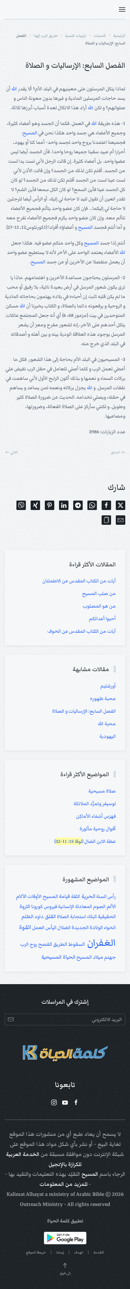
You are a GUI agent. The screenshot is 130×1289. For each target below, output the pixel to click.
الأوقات (34, 896)
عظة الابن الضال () (85, 841)
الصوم (99, 906)
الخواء (109, 927)
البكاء (91, 916)
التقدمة (98, 1252)
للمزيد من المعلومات (63, 1184)
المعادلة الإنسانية (74, 906)
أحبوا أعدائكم (102, 618)
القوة (25, 927)
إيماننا (60, 1252)
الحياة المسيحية (58, 957)
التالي (14, 452)
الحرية (87, 896)
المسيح (29, 133)
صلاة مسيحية (102, 791)
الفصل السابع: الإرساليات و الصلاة (84, 711)
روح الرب (28, 944)
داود (38, 916)
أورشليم (108, 686)
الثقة (75, 896)
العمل (37, 927)
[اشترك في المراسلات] (10, 1019)
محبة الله (107, 723)
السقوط (76, 944)
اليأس (50, 928)
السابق (115, 452)
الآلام (21, 896)
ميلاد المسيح (89, 957)
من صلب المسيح (99, 593)
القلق (50, 916)
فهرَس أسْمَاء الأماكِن (96, 816)
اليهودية (107, 736)
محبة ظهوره (103, 698)
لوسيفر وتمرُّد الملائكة (95, 803)
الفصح (44, 944)
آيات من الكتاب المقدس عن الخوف (81, 631)
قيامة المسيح (56, 896)
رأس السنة (105, 896)
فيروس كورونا (43, 906)
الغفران (100, 942)
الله (14, 88)
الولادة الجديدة (87, 928)
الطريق (59, 944)
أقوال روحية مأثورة (98, 828)
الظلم (27, 917)
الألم (111, 907)
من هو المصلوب (99, 606)
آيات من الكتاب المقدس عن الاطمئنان (79, 581)
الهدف (78, 1252)
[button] (122, 9)
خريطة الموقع (36, 1252)
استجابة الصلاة (71, 916)
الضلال (63, 927)
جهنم (109, 957)
